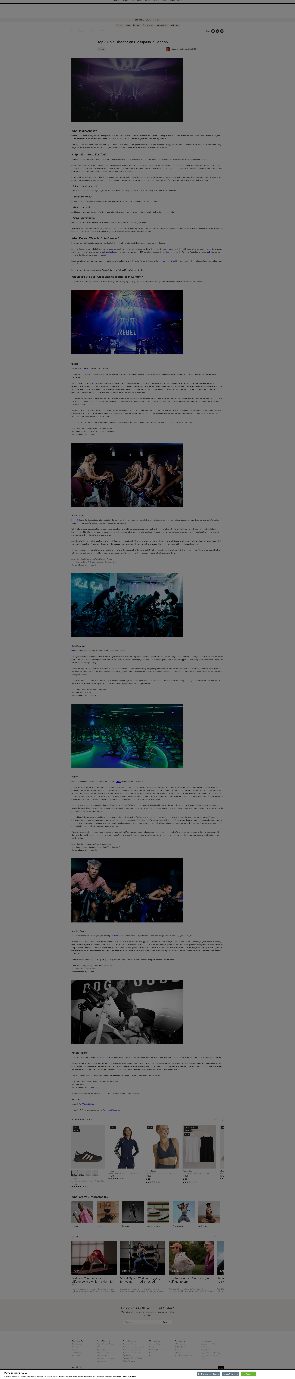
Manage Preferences (230, 1374)
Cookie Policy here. (129, 1376)
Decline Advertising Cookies (208, 1374)
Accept (248, 1374)
